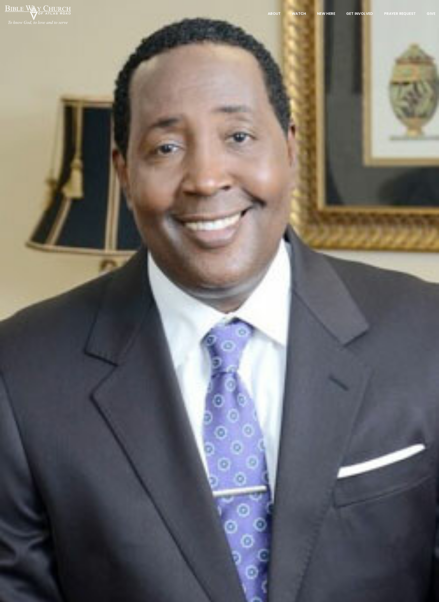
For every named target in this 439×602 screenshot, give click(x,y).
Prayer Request (400, 14)
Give (431, 14)
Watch (299, 14)
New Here (326, 14)
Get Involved (359, 14)
